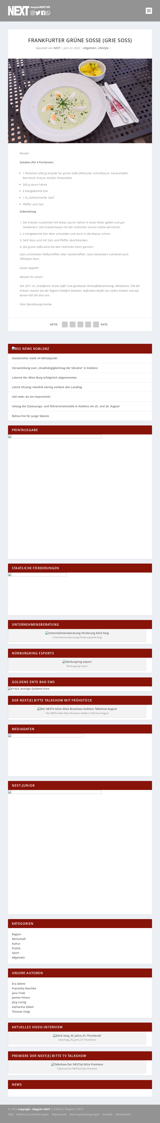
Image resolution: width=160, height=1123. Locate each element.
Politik (16, 948)
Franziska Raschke (24, 988)
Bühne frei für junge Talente (30, 416)
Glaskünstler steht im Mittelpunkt (34, 358)
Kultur (16, 943)
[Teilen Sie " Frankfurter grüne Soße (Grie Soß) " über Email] (88, 324)
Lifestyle (103, 48)
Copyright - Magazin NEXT (34, 1109)
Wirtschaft (19, 939)
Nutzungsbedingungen (84, 1114)
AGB (10, 1114)
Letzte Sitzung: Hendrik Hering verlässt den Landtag (47, 387)
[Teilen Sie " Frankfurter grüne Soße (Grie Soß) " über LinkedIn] (80, 324)
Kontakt (108, 1114)
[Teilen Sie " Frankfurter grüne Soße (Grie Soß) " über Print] (96, 324)
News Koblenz (35, 349)
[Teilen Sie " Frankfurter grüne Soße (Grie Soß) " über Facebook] (65, 324)
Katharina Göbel (23, 1007)
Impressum (59, 1114)
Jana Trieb (18, 993)
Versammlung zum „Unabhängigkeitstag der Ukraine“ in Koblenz (55, 368)
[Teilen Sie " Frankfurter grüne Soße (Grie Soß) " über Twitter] (72, 324)
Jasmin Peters (21, 997)
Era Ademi (18, 983)
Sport (15, 953)
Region (16, 934)
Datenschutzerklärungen (32, 1114)
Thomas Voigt (21, 1011)
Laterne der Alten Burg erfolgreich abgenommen (44, 377)
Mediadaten (123, 1114)
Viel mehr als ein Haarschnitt (31, 396)
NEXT (57, 48)
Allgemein (89, 48)
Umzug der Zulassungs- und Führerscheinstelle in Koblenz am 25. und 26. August (66, 406)
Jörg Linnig (19, 1002)
